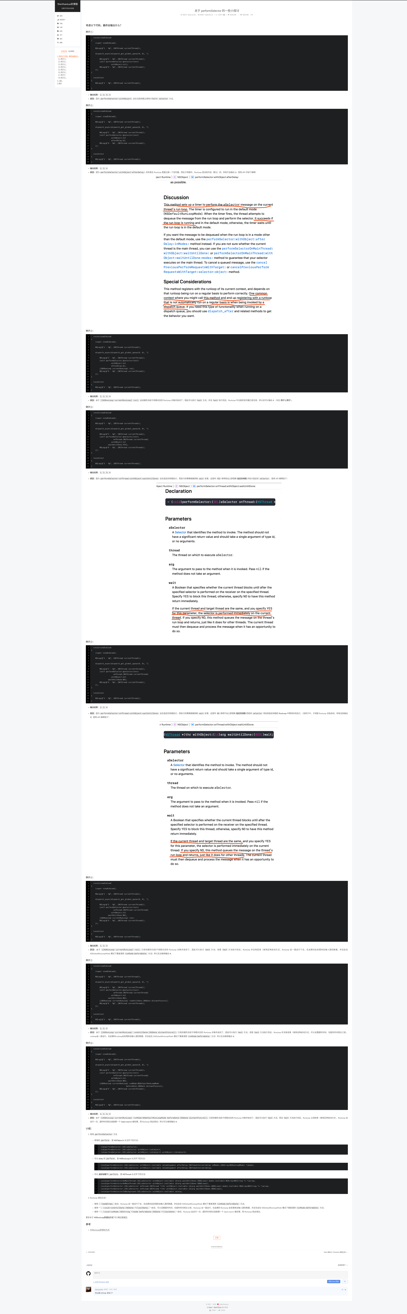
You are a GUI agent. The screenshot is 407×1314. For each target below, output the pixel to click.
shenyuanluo (99, 1289)
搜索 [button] (61, 42)
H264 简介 (91, 1252)
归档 (61, 23)
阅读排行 (62, 19)
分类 (61, 27)
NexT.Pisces (218, 1307)
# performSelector (216, 1247)
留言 (61, 39)
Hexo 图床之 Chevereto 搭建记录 (335, 1252)
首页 (61, 16)
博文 (126, 1218)
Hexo (210, 1307)
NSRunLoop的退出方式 (99, 1230)
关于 (61, 35)
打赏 (217, 1238)
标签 (61, 31)
